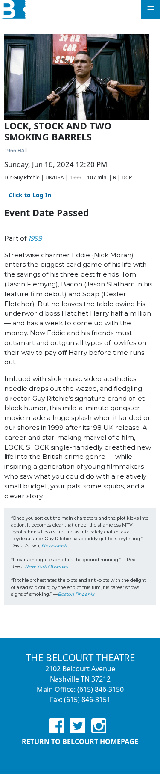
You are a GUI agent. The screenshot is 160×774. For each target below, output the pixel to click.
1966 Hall (15, 150)
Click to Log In (30, 195)
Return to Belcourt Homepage (80, 741)
